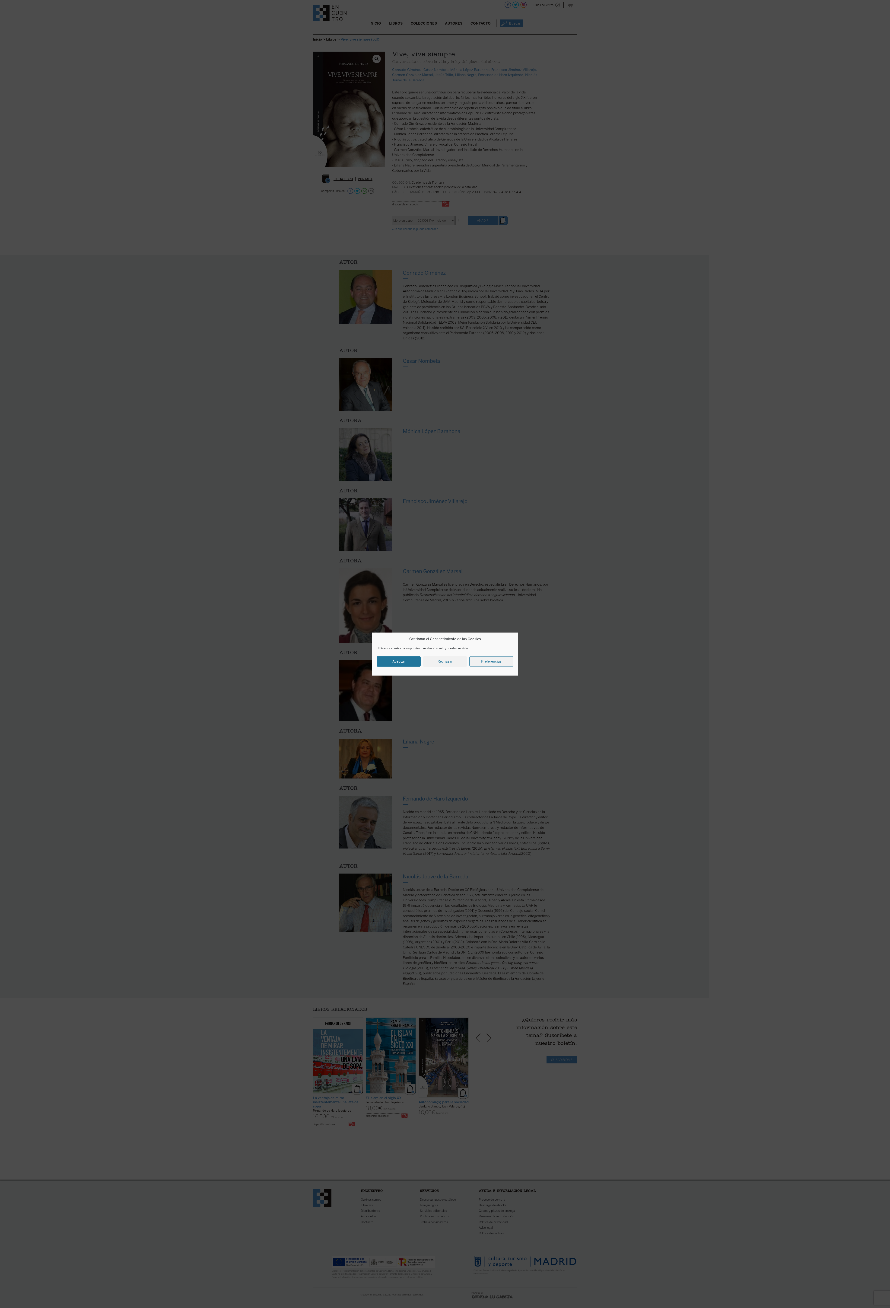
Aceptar (398, 661)
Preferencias (491, 661)
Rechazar (445, 661)
